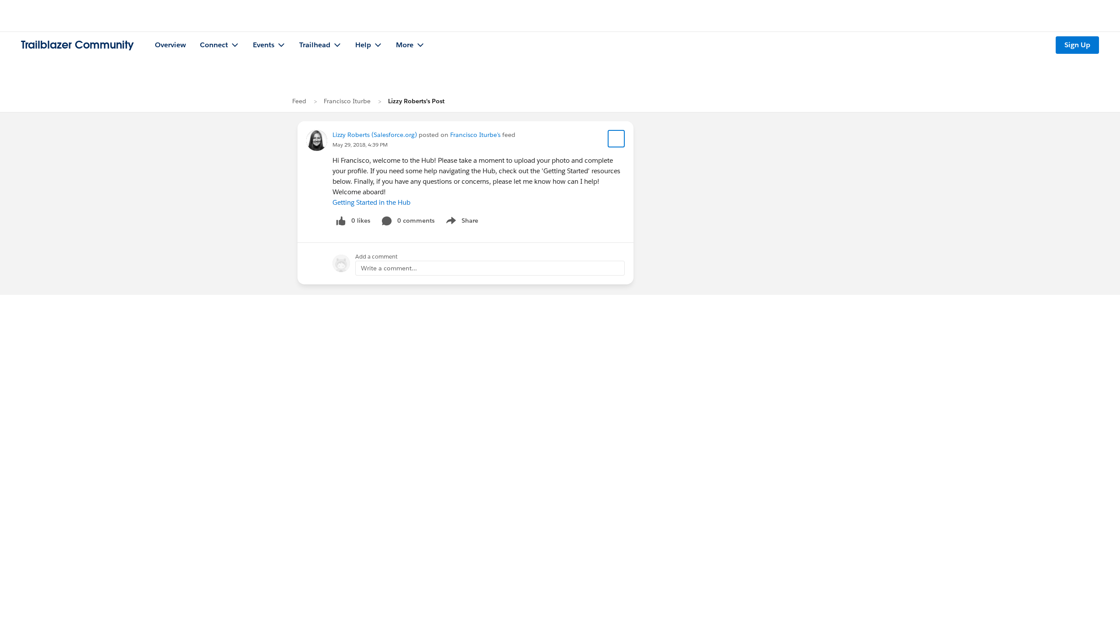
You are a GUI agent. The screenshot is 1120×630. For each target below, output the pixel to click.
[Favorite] (616, 139)
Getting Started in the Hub (371, 202)
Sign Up (1077, 44)
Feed (299, 101)
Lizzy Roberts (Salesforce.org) (374, 135)
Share (461, 222)
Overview (170, 44)
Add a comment (376, 256)
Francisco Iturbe (347, 101)
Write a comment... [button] (389, 268)
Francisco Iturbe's (475, 135)
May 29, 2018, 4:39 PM (360, 144)
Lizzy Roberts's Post (416, 101)
